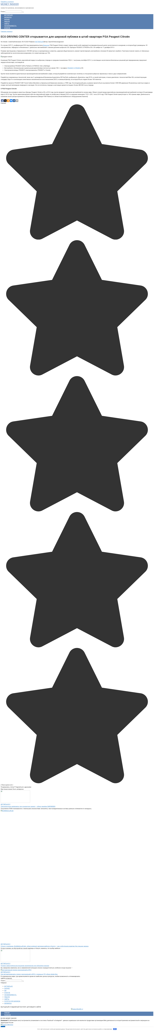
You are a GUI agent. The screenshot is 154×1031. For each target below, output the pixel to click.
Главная (7, 1012)
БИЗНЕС (7, 19)
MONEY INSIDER (10, 4)
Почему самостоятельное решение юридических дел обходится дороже (25, 966)
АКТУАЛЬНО (8, 15)
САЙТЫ (6, 24)
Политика (7, 1015)
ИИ (5, 990)
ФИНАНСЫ (8, 17)
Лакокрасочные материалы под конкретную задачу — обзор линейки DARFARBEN (28, 806)
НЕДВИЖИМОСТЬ (10, 26)
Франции (46, 45)
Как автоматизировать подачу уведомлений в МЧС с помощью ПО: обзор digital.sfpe (29, 974)
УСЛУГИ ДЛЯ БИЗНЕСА (12, 1001)
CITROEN (77, 68)
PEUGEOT (70, 68)
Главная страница (6, 31)
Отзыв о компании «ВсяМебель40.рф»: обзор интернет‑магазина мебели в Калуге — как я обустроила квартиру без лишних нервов (44, 946)
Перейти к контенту (7, 2)
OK (115, 1029)
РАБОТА (7, 21)
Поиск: (3, 11)
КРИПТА (7, 28)
